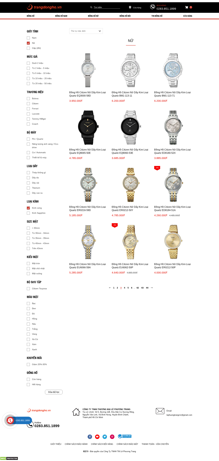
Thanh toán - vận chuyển (155, 444)
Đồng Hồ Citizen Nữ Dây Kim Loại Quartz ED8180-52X (172, 151)
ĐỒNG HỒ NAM (61, 15)
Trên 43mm (37, 248)
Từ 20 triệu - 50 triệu (42, 83)
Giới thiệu (56, 444)
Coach (35, 124)
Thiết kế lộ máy (39, 157)
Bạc (34, 303)
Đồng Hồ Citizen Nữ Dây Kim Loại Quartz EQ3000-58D (87, 94)
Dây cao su (37, 193)
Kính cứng (37, 208)
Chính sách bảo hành (76, 444)
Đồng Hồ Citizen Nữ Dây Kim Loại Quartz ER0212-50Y (130, 208)
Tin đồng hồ (157, 15)
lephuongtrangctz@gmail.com (179, 415)
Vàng (34, 334)
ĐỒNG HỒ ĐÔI (125, 15)
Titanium (36, 188)
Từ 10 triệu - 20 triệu (42, 78)
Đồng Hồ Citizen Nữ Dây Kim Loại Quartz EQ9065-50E (87, 151)
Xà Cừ (35, 339)
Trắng (35, 329)
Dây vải (35, 183)
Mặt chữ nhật (38, 268)
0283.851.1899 (166, 8)
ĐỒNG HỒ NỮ (93, 15)
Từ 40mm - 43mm (40, 243)
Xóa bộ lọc (53, 392)
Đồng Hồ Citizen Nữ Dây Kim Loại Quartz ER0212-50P (172, 266)
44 (147, 288)
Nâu (34, 324)
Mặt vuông (37, 273)
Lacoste (35, 114)
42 (137, 288)
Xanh (34, 349)
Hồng (34, 318)
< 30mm (36, 228)
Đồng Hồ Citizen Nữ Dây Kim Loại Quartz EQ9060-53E (130, 151)
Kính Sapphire (38, 213)
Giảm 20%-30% (39, 364)
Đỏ (33, 313)
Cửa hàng (137, 8)
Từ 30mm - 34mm (40, 233)
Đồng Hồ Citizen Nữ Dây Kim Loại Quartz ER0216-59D (87, 208)
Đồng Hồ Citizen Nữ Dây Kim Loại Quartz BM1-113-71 (172, 94)
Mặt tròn (36, 263)
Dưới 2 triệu (37, 63)
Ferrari (35, 108)
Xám (34, 344)
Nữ (33, 43)
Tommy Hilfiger (39, 119)
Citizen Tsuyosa (39, 288)
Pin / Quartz (37, 139)
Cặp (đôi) (36, 48)
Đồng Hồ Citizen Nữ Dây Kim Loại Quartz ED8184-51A (172, 208)
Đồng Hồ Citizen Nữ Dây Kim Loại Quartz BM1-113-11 (130, 94)
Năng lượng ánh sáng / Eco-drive (45, 145)
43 (142, 288)
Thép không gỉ (39, 172)
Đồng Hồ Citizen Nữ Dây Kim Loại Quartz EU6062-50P (130, 266)
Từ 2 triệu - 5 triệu (40, 68)
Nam (34, 38)
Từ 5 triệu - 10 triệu (41, 73)
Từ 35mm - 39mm (40, 238)
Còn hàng (36, 379)
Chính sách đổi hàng (102, 444)
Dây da (35, 177)
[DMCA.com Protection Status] (9, 459)
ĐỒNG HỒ (30, 15)
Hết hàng (36, 384)
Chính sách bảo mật (127, 444)
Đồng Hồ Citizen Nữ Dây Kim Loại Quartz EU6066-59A (87, 266)
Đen (34, 308)
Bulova (35, 98)
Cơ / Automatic (39, 152)
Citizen (35, 103)
